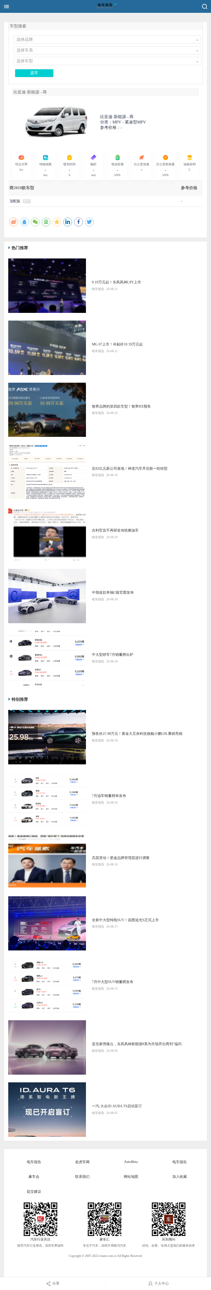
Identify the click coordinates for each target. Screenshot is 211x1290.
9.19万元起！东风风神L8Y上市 (116, 282)
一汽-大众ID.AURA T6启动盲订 (117, 1106)
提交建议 (34, 1191)
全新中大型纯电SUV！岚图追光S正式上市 (125, 920)
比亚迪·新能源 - (117, 116)
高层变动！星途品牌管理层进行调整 (121, 858)
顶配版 (15, 201)
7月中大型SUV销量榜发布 (112, 982)
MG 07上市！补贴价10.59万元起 (117, 344)
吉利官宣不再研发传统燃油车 (115, 530)
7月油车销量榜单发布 (109, 796)
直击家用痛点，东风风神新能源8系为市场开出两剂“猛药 (137, 1044)
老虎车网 (82, 1162)
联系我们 (82, 1177)
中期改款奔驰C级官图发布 (113, 592)
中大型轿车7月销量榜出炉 (112, 655)
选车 (34, 73)
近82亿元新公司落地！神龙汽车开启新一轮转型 (130, 468)
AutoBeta (131, 1162)
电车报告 (34, 1162)
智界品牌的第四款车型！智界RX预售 (121, 406)
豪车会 (34, 1177)
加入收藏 (179, 1177)
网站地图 (131, 1177)
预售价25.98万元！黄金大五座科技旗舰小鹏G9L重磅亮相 (137, 734)
